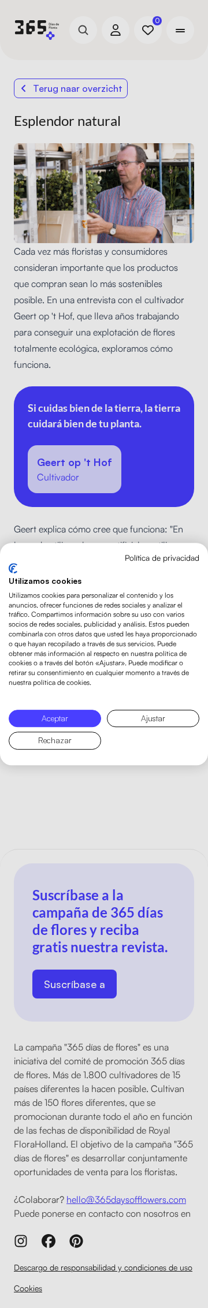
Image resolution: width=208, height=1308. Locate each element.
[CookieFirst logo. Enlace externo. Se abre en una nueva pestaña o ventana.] (13, 568)
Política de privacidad (162, 557)
